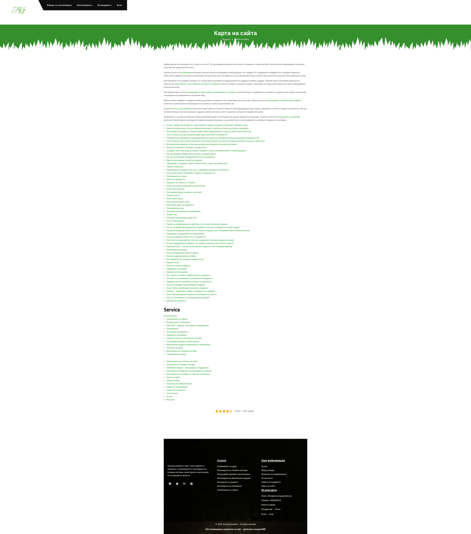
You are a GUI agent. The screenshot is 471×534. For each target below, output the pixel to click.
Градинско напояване (176, 335)
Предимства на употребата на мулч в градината (188, 281)
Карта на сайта (173, 377)
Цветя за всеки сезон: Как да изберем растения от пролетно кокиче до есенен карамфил (207, 128)
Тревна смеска (173, 195)
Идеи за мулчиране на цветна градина (184, 160)
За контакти (172, 393)
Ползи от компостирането (178, 265)
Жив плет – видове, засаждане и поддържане (187, 325)
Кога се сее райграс (175, 221)
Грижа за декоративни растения (181, 256)
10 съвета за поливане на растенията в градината (189, 278)
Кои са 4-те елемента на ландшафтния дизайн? (188, 297)
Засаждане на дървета (177, 332)
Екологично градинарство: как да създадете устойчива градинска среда (200, 240)
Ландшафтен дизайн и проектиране (182, 341)
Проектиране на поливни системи (181, 361)
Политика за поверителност (179, 384)
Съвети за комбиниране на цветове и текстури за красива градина (197, 224)
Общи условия (173, 380)
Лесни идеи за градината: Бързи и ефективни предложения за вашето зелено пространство (208, 131)
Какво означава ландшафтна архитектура (185, 186)
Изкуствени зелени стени (177, 202)
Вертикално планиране (177, 272)
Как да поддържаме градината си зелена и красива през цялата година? (200, 243)
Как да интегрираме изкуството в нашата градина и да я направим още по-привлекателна (208, 230)
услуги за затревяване (181, 108)
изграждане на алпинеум (288, 117)
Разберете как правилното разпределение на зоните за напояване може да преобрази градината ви (212, 138)
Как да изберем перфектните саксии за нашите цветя (191, 154)
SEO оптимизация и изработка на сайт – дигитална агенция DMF (235, 529)
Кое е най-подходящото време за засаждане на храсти (191, 294)
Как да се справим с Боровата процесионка (186, 147)
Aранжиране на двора (176, 250)
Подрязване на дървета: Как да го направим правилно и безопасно (197, 170)
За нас (169, 396)
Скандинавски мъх (175, 208)
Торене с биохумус (174, 166)
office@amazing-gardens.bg (279, 496)
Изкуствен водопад (175, 189)
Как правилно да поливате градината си (185, 259)
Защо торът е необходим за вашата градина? (187, 288)
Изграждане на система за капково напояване (187, 374)
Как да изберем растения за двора (182, 253)
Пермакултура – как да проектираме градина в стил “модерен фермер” (199, 246)
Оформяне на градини (176, 269)
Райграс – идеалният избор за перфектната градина (190, 291)
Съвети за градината (176, 390)
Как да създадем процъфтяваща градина (185, 285)
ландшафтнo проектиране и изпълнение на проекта (212, 92)
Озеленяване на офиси (176, 319)
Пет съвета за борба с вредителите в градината (188, 275)
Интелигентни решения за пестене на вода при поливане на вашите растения (201, 144)
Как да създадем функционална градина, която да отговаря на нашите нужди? (203, 227)
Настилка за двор (174, 348)
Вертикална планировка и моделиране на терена (188, 371)
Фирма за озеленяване (176, 387)
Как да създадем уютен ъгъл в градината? (186, 237)
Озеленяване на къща (176, 176)
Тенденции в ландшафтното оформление (185, 234)
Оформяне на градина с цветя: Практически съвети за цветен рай (196, 163)
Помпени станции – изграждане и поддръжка (187, 368)
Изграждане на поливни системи (181, 351)
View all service (170, 316)
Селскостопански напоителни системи (184, 338)
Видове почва (172, 262)
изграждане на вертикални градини (284, 100)
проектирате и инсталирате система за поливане (197, 84)
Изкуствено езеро (174, 198)
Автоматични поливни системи (180, 364)
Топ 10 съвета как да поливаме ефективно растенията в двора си (196, 135)
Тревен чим (171, 214)
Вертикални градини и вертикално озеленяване (188, 344)
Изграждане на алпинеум (178, 322)
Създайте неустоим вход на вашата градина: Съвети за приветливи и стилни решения (206, 151)
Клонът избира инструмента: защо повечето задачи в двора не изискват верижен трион (207, 125)
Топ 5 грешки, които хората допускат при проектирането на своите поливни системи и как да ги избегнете (215, 141)
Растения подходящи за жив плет (181, 218)
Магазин (170, 400)
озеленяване (186, 72)
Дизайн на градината (176, 301)
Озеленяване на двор (176, 354)
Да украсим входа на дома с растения (184, 192)
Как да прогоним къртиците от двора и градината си (190, 173)
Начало (226, 39)
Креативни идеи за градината (180, 205)
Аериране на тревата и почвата (180, 182)
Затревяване (172, 329)
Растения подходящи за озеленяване (183, 211)
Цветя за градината (175, 179)
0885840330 (275, 500)
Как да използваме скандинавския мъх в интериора (190, 157)
